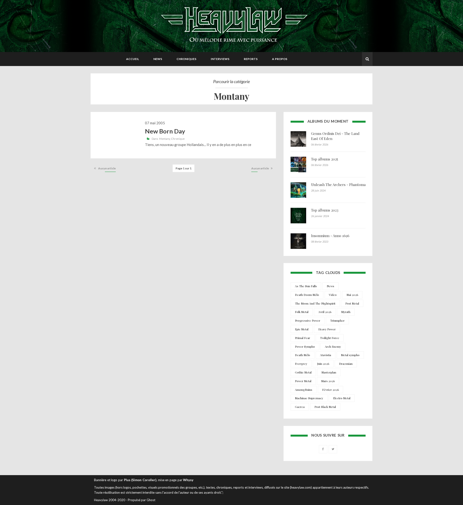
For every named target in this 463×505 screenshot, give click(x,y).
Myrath (345, 312)
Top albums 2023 (324, 210)
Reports (251, 59)
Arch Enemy (333, 346)
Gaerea (300, 407)
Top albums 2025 (324, 159)
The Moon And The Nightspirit (315, 303)
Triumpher (337, 320)
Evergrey (301, 363)
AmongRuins (303, 390)
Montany (164, 138)
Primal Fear (302, 338)
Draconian (346, 363)
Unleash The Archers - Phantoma (338, 184)
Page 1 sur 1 (183, 168)
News (157, 59)
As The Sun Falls (306, 286)
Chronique (178, 138)
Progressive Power (307, 320)
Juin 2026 (323, 363)
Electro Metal (341, 398)
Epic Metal (301, 329)
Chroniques (186, 59)
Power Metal (303, 381)
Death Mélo (302, 355)
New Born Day (165, 131)
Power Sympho (305, 346)
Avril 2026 (324, 312)
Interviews (220, 59)
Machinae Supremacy (309, 398)
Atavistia (325, 355)
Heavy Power (327, 329)
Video (333, 295)
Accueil (132, 59)
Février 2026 (330, 390)
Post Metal (352, 303)
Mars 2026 (328, 381)
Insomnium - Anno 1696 (330, 235)
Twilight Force (329, 338)
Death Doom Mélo (307, 295)
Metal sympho (350, 355)
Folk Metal (301, 312)
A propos (279, 59)
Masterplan (328, 372)
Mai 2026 (352, 295)
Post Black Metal (325, 407)
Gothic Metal (303, 372)
